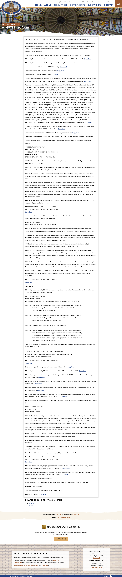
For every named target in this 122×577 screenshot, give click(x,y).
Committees (60, 5)
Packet (31, 506)
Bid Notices (70, 2)
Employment (102, 2)
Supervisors (94, 5)
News (112, 2)
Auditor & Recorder (26, 565)
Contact (109, 5)
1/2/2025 (58, 514)
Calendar (76, 2)
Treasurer (45, 565)
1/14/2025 (75, 514)
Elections (94, 2)
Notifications (61, 539)
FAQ (108, 2)
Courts (89, 2)
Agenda (31, 503)
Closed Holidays (97, 567)
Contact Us (96, 558)
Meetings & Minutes (10, 24)
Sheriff (36, 565)
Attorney (17, 565)
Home (38, 5)
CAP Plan (83, 2)
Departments (77, 5)
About (47, 5)
